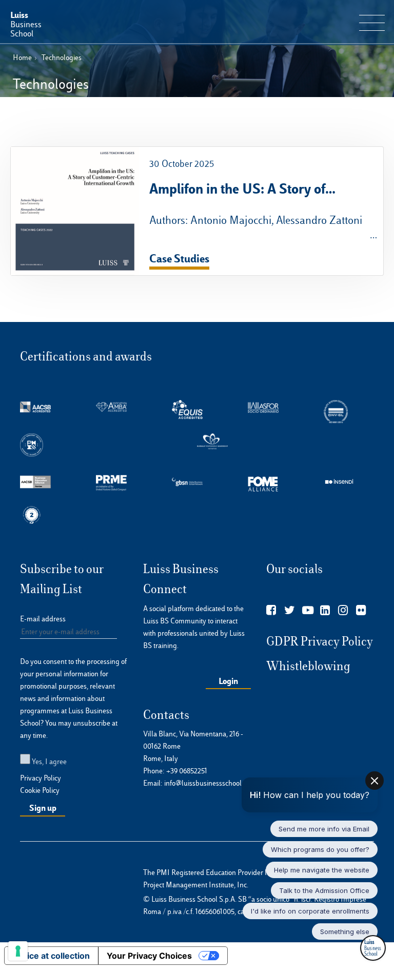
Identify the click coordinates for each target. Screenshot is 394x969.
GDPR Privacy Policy (319, 641)
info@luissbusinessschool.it (205, 783)
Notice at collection (51, 956)
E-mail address (43, 618)
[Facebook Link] (271, 610)
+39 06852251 (186, 770)
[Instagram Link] (343, 610)
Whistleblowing (308, 666)
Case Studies (179, 258)
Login (228, 681)
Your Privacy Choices (149, 956)
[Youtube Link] (307, 610)
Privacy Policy (40, 778)
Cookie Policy (40, 790)
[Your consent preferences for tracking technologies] (18, 951)
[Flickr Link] (361, 610)
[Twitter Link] (289, 610)
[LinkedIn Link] (325, 610)
